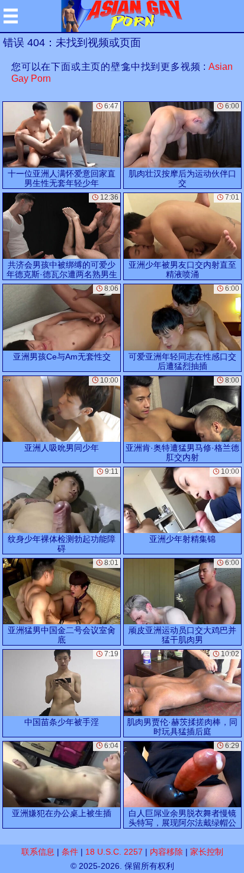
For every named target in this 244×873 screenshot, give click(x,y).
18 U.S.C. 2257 (114, 851)
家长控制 (206, 851)
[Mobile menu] (10, 16)
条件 (70, 851)
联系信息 (37, 851)
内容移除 (166, 851)
